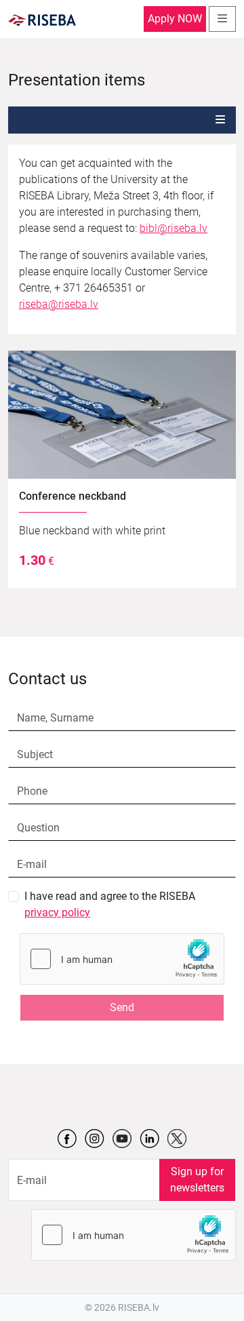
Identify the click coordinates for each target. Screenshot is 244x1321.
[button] (220, 120)
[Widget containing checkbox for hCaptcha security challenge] (122, 959)
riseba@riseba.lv (58, 304)
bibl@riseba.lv (173, 228)
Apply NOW (175, 18)
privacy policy (57, 912)
